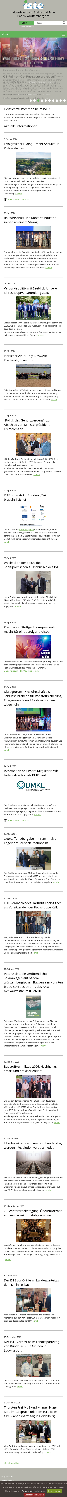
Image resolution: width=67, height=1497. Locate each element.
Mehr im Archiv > (11, 1463)
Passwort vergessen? (26, 26)
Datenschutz (28, 1491)
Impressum (7, 1476)
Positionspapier (26, 529)
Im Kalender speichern (18, 199)
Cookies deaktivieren (34, 1494)
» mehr (18, 193)
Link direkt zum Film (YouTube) (18, 670)
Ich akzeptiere (54, 1491)
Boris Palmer (31, 94)
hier (39, 89)
